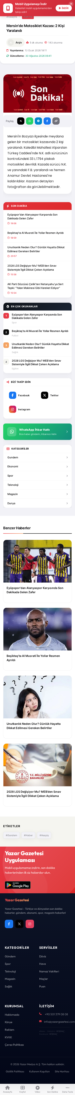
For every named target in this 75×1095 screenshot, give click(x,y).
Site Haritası (62, 1071)
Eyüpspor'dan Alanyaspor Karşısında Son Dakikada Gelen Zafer (32, 216)
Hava (42, 964)
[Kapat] (71, 4)
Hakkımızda (12, 1014)
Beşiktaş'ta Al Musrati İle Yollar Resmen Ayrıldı (35, 232)
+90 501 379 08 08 (56, 1014)
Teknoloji (12, 484)
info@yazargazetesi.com (59, 1021)
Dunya (11, 503)
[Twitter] (19, 924)
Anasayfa (11, 16)
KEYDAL (60, 1031)
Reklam (9, 1029)
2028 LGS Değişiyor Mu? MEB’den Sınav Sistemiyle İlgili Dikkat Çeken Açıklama (31, 267)
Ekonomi (12, 466)
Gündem (10, 956)
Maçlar (43, 979)
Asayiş (28, 16)
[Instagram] (30, 924)
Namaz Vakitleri (49, 971)
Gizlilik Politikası (15, 1071)
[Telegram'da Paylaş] (38, 121)
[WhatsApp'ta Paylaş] (29, 121)
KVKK (8, 1037)
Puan (42, 986)
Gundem (12, 457)
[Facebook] (9, 924)
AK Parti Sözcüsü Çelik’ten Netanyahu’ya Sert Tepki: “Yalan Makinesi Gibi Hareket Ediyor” (35, 286)
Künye (8, 1022)
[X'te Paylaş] (20, 121)
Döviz (42, 956)
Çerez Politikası (14, 1045)
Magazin (12, 494)
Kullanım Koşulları (39, 1071)
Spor (10, 475)
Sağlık (8, 986)
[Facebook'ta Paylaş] (47, 121)
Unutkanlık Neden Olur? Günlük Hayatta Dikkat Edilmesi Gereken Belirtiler (36, 249)
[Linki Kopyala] (56, 121)
